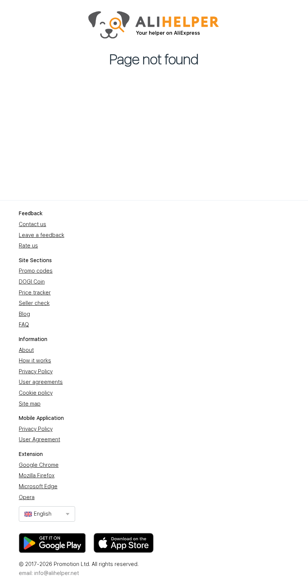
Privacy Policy (36, 371)
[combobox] (47, 514)
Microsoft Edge (38, 486)
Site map (30, 404)
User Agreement (39, 439)
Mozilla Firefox (36, 475)
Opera (27, 497)
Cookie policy (36, 393)
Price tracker (35, 293)
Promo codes (36, 271)
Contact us (32, 224)
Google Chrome (39, 465)
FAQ (24, 324)
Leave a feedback (41, 235)
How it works (35, 361)
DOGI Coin (32, 282)
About (26, 350)
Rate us (28, 246)
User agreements (41, 382)
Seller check (34, 303)
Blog (24, 314)
